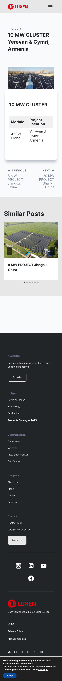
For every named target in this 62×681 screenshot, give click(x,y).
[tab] (24, 282)
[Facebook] (31, 578)
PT (35, 652)
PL (28, 652)
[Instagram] (18, 565)
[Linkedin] (31, 565)
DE (22, 652)
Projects (15, 29)
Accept (9, 675)
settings (43, 669)
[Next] (52, 251)
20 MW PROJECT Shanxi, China (46, 179)
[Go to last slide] (9, 251)
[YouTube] (43, 565)
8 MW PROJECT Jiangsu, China (17, 179)
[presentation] (31, 240)
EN (9, 651)
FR (15, 652)
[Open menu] (50, 6)
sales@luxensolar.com (19, 529)
